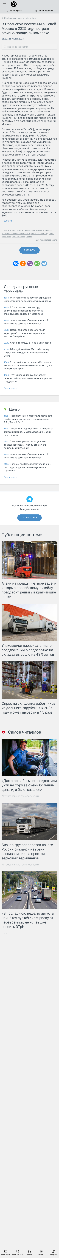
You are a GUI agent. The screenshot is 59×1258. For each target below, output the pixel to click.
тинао (51, 233)
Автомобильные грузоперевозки (20, 796)
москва (29, 236)
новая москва (18, 236)
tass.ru (8, 220)
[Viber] (30, 263)
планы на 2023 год (39, 233)
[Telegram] (44, 263)
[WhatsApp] (37, 263)
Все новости (10, 388)
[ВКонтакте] (16, 263)
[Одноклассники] (23, 263)
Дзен (4, 933)
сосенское (6, 236)
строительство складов (12, 230)
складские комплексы (34, 230)
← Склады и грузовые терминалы (19, 18)
